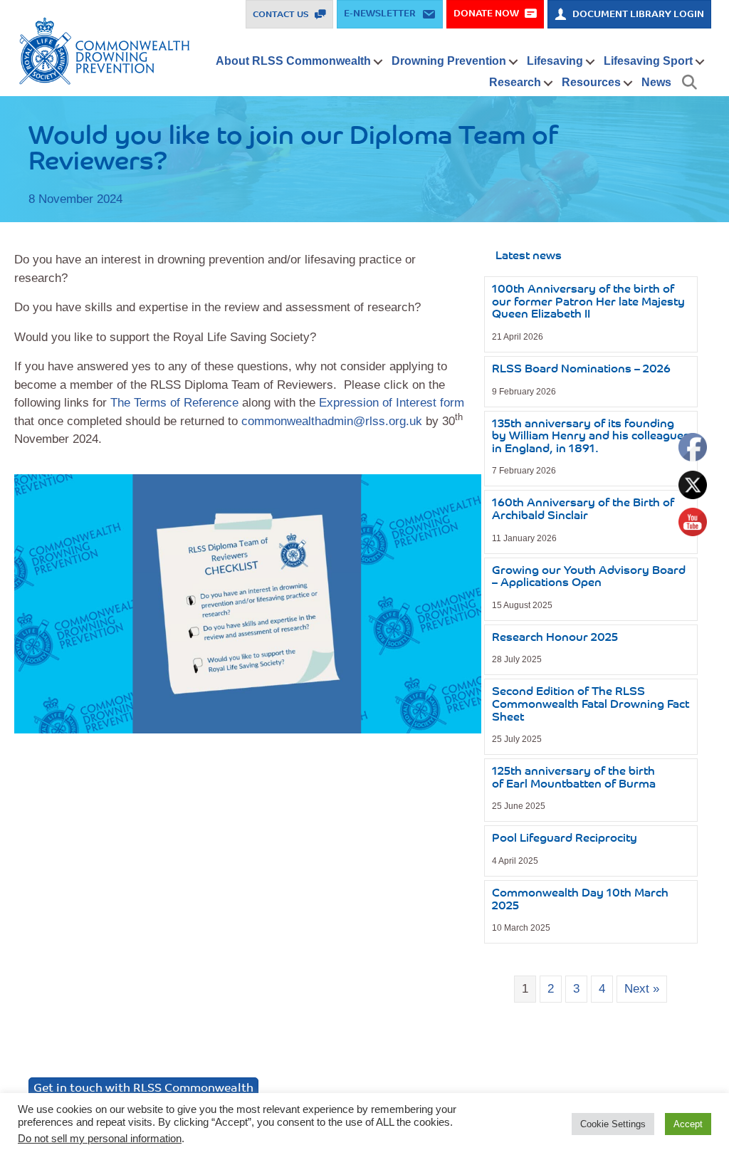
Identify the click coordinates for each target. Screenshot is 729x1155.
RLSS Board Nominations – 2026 (581, 369)
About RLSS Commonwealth (293, 61)
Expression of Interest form (391, 402)
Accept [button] (688, 1124)
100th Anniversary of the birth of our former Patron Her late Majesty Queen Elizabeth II (588, 302)
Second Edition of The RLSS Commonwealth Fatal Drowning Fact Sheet (590, 704)
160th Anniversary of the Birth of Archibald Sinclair (583, 510)
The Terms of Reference (174, 402)
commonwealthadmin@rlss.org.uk (331, 421)
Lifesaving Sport (648, 61)
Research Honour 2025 (555, 638)
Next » (641, 988)
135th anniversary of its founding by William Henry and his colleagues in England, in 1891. (591, 437)
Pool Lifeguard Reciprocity (564, 839)
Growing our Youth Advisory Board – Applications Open (589, 577)
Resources (591, 82)
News (656, 82)
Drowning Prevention (449, 61)
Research (515, 82)
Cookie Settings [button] (613, 1124)
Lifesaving (555, 61)
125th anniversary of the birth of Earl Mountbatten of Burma (574, 778)
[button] (378, 62)
